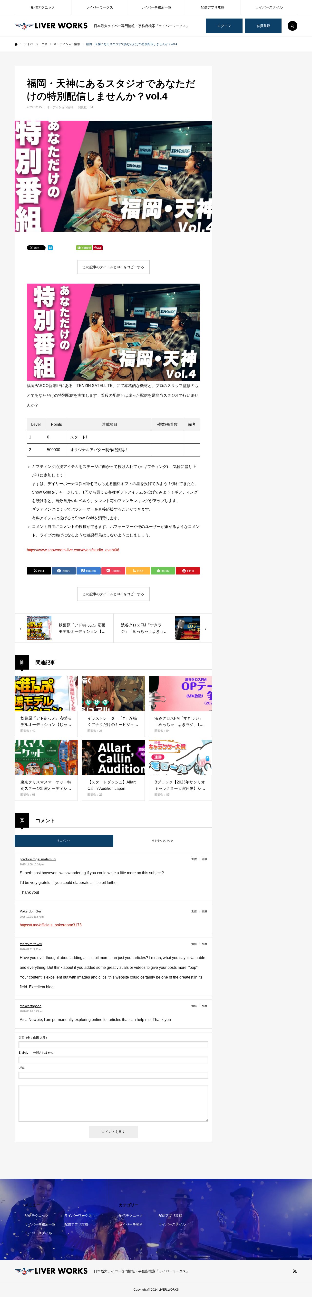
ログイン (224, 26)
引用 (204, 859)
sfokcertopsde (30, 1006)
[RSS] (294, 1271)
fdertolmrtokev (31, 944)
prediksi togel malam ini (38, 859)
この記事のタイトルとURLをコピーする (113, 267)
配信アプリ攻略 (212, 7)
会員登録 (263, 26)
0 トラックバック (162, 840)
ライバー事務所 (131, 1224)
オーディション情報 (60, 107)
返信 (194, 859)
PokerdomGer (30, 911)
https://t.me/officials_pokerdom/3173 (51, 925)
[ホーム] (16, 44)
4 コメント (64, 840)
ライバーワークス (99, 7)
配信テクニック (43, 7)
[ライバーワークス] (51, 26)
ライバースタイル (269, 7)
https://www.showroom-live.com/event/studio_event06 (73, 550)
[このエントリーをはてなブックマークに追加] (50, 249)
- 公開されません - (37, 1052)
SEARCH (292, 26)
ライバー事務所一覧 (156, 7)
